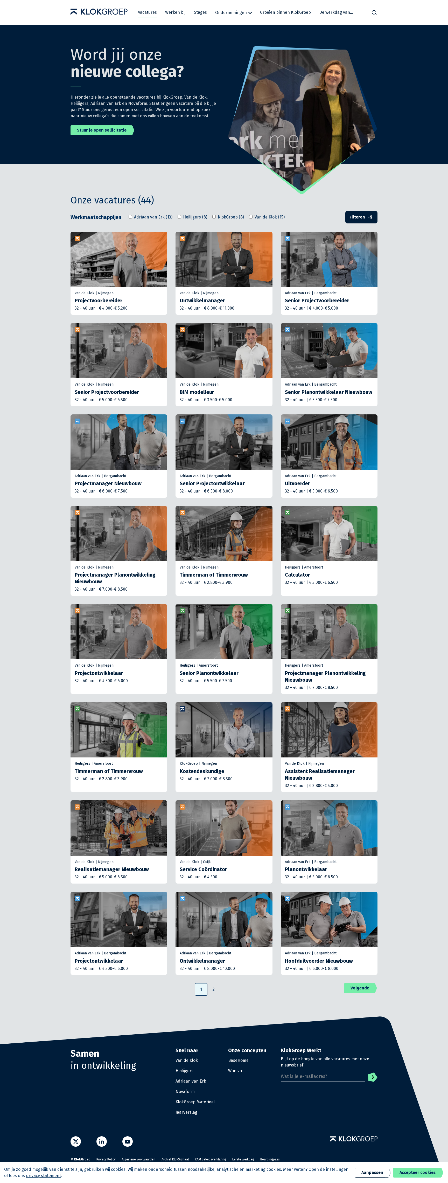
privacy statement (43, 1175)
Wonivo (235, 1070)
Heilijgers (184, 1070)
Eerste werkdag (243, 1159)
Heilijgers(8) (195, 217)
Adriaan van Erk (191, 1081)
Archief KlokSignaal (175, 1159)
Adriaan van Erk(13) (153, 217)
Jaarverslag (186, 1112)
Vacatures (147, 12)
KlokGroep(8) (231, 217)
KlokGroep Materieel (195, 1101)
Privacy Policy (106, 1159)
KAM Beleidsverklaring (210, 1159)
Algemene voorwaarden (138, 1159)
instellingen (337, 1169)
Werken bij (175, 12)
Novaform (185, 1091)
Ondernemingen (231, 12)
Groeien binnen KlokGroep (285, 12)
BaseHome (238, 1060)
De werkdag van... (336, 12)
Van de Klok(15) (270, 217)
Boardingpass (270, 1159)
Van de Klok (187, 1060)
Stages (200, 12)
